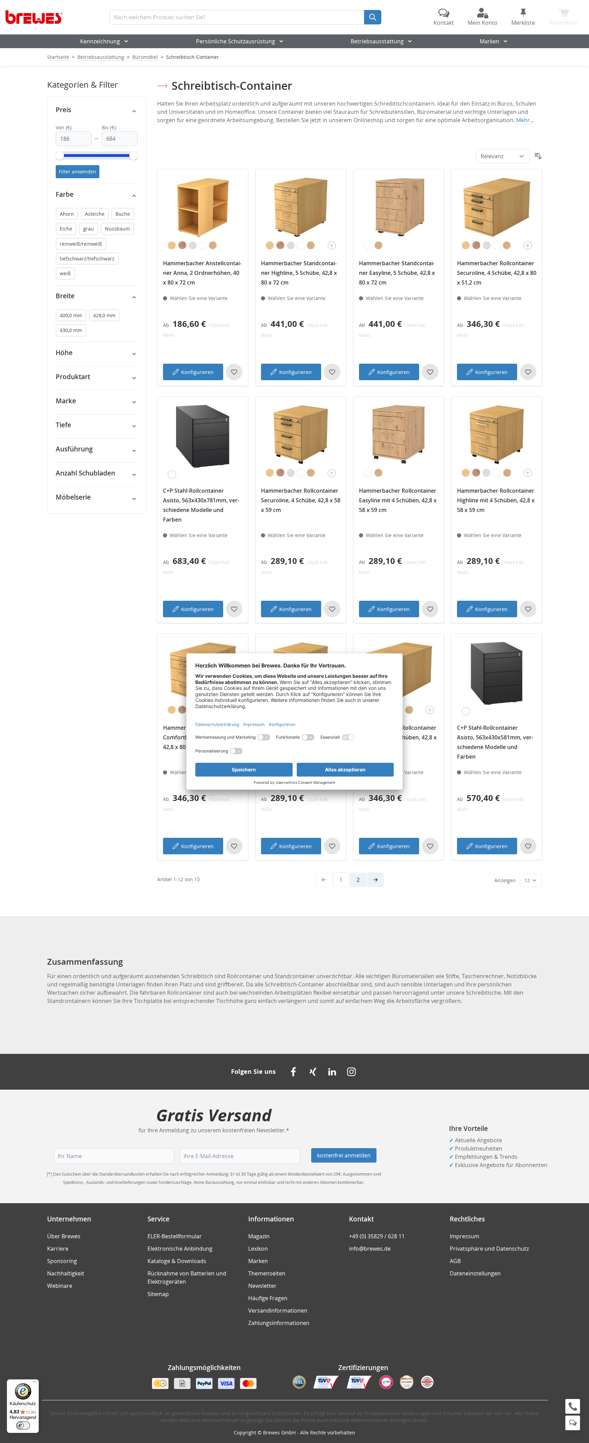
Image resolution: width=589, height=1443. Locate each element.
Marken (489, 41)
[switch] (23, 1425)
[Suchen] (372, 17)
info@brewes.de (370, 1248)
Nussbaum (117, 228)
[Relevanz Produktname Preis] (503, 156)
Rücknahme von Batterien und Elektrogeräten (187, 1277)
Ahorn (67, 214)
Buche (123, 214)
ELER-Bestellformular (175, 1236)
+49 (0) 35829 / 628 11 (377, 1236)
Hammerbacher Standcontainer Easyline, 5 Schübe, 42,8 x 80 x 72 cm (397, 272)
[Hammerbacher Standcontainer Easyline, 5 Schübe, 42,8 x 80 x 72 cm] (398, 214)
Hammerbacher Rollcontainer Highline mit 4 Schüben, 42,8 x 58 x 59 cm (496, 500)
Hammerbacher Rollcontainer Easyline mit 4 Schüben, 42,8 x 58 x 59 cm (398, 500)
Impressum (464, 1236)
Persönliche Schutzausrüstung (235, 41)
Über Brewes (63, 1236)
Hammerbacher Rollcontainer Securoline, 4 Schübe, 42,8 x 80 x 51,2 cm (496, 272)
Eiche (66, 228)
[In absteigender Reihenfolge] (538, 156)
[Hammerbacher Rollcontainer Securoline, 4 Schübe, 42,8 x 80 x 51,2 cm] (496, 214)
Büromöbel (145, 57)
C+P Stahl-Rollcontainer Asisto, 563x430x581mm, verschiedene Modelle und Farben (495, 742)
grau (88, 228)
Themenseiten (266, 1273)
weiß (65, 273)
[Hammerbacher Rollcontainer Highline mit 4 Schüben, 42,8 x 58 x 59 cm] (496, 442)
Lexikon (258, 1248)
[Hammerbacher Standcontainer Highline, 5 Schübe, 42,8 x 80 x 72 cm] (300, 214)
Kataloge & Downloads (177, 1261)
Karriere (57, 1248)
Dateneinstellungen (475, 1273)
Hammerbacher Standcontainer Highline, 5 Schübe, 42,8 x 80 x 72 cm (299, 272)
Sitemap (158, 1294)
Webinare (59, 1286)
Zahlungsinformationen (278, 1323)
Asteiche (95, 214)
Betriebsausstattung (377, 41)
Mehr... (525, 120)
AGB (455, 1261)
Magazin (259, 1236)
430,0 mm (71, 330)
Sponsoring (62, 1261)
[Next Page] (375, 880)
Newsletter (262, 1286)
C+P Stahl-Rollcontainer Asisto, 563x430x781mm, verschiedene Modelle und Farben (201, 505)
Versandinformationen (277, 1310)
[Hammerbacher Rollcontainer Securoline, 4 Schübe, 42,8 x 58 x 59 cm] (300, 442)
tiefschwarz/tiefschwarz (87, 258)
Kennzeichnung (100, 41)
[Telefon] (572, 1406)
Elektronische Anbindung (180, 1248)
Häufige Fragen (267, 1298)
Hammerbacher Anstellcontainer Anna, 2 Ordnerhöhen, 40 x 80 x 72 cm (202, 272)
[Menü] (35, 1383)
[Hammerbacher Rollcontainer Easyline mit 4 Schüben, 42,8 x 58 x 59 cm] (398, 442)
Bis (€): (109, 127)
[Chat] (572, 1422)
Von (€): (64, 127)
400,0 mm (71, 315)
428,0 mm (104, 315)
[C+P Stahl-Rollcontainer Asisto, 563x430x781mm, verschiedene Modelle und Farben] (202, 442)
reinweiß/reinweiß (81, 243)
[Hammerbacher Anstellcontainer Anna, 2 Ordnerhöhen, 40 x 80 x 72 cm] (202, 214)
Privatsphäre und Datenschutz (489, 1248)
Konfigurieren (197, 371)
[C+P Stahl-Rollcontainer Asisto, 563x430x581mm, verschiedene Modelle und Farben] (496, 679)
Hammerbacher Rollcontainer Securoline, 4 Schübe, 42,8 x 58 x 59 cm (300, 500)
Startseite (58, 57)
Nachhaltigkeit (65, 1273)
